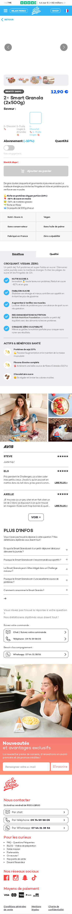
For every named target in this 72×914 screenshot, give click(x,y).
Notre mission (13, 849)
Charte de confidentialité (56, 908)
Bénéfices (18, 254)
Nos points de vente (16, 859)
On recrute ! (12, 855)
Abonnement (9, 148)
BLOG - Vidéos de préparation (21, 845)
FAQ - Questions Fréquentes (20, 842)
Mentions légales (36, 908)
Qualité (54, 254)
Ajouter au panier (39, 171)
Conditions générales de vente (15, 908)
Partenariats (13, 852)
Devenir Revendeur (16, 862)
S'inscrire (60, 767)
